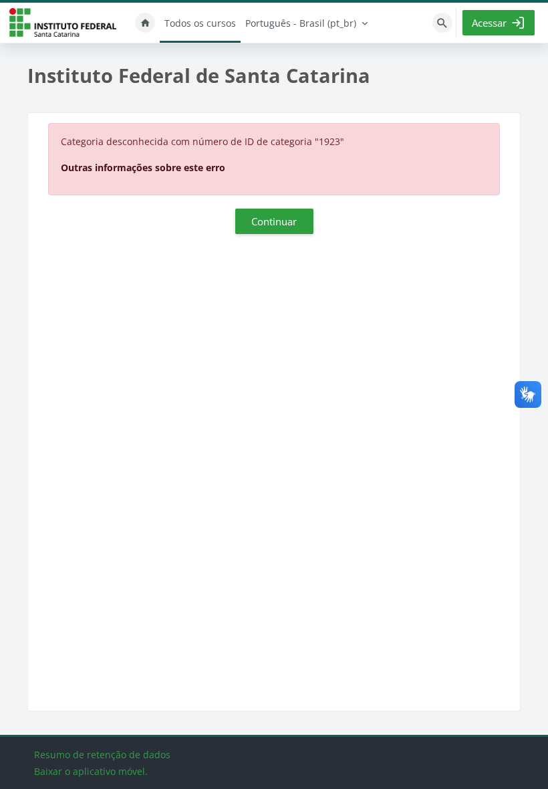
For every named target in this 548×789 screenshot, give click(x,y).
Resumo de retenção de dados (102, 754)
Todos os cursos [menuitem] (200, 23)
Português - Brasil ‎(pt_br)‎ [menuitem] (300, 23)
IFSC (62, 23)
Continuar (274, 221)
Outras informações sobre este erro (143, 167)
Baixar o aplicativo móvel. (91, 771)
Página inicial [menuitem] (145, 23)
